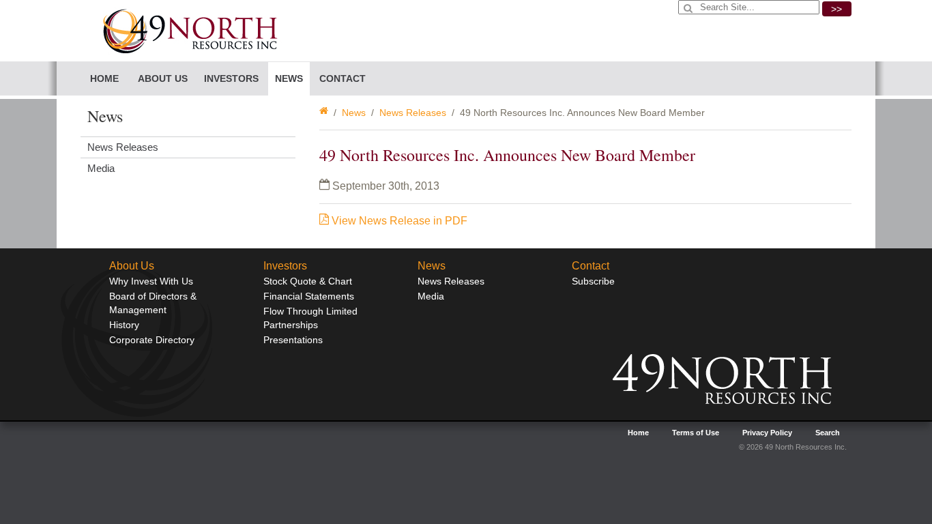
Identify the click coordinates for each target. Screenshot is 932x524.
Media (101, 168)
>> (836, 8)
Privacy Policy (767, 432)
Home (104, 78)
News (354, 112)
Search (827, 432)
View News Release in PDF (398, 221)
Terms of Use (695, 432)
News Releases (412, 112)
